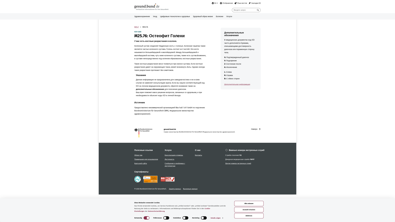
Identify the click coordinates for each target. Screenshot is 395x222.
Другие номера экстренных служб (238, 163)
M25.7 (136, 27)
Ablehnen (249, 216)
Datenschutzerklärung (156, 211)
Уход (155, 16)
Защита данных (175, 189)
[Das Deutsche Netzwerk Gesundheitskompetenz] (151, 179)
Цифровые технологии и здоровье (175, 16)
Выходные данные (190, 189)
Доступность (169, 159)
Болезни (219, 16)
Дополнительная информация (237, 84)
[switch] (166, 218)
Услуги (229, 16)
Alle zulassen (248, 203)
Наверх (254, 129)
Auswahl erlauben (249, 210)
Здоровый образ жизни (203, 16)
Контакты (198, 155)
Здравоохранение (142, 16)
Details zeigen (216, 218)
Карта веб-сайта (140, 163)
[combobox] (244, 10)
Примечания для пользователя (146, 159)
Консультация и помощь (174, 155)
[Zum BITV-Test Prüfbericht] (168, 179)
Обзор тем (138, 155)
